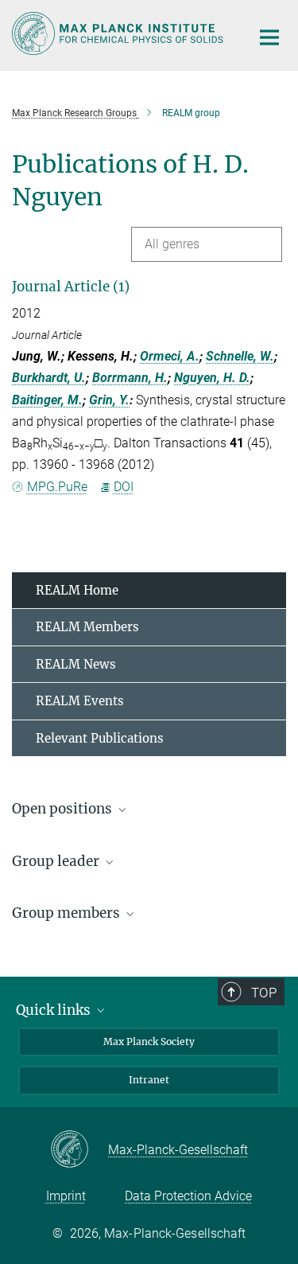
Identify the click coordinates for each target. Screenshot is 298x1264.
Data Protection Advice (188, 1196)
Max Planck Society (149, 1041)
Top (264, 993)
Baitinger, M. (47, 400)
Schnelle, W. (240, 356)
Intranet (149, 1080)
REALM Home (77, 590)
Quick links (55, 1010)
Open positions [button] (63, 809)
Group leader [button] (57, 861)
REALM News (76, 664)
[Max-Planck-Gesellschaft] (79, 1150)
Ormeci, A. (169, 356)
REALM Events (80, 700)
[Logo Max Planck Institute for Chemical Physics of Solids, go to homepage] (119, 33)
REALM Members (87, 626)
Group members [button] (67, 913)
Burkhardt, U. (49, 377)
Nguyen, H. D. (212, 377)
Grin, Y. (109, 400)
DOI (124, 486)
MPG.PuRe (57, 486)
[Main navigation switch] (269, 37)
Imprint (66, 1196)
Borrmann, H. (130, 377)
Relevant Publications (100, 738)
